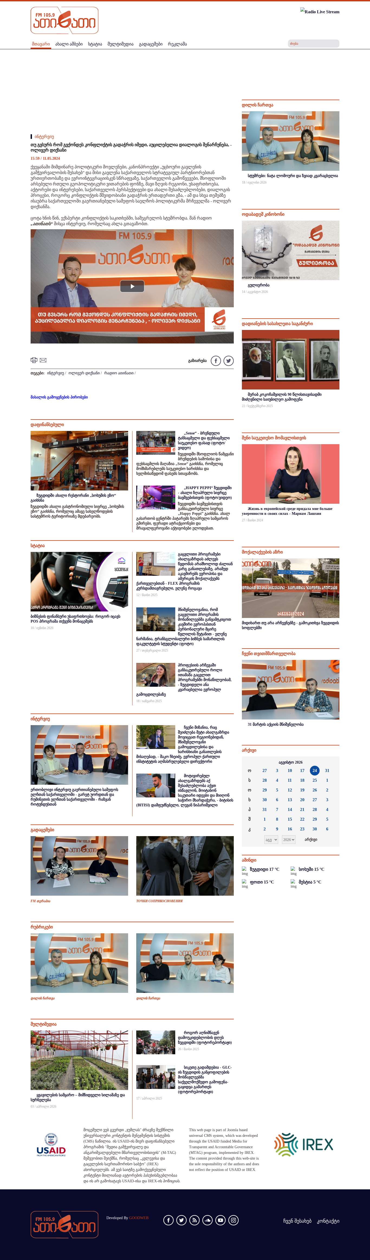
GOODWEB (138, 1218)
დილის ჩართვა (42, 998)
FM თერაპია (40, 901)
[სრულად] (338, 189)
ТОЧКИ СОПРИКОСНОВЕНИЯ (159, 901)
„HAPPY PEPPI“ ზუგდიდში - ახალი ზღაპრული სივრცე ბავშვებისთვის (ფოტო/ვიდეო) (205, 493)
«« (250, 762)
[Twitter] (228, 360)
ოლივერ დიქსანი (84, 373)
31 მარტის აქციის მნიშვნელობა (276, 724)
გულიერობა (259, 285)
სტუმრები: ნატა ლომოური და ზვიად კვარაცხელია (293, 176)
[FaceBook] (215, 360)
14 (290, 809)
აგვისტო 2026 (291, 762)
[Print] (35, 360)
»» (331, 762)
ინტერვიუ (44, 136)
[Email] (44, 360)
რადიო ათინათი (119, 373)
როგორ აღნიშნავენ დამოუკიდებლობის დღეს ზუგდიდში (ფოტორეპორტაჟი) (205, 1038)
